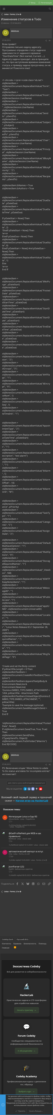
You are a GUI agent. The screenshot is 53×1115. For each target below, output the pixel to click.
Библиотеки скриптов (23, 869)
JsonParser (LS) (16, 866)
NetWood (12, 839)
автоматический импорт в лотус (26, 851)
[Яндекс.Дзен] (36, 788)
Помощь (42, 943)
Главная (5, 948)
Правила (17, 943)
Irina (10, 854)
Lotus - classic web (24, 839)
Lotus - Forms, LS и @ (21, 854)
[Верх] (12, 948)
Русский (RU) (22, 939)
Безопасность (30, 943)
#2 (50, 764)
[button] (4, 8)
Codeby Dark (7, 939)
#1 (50, 40)
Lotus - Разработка (27, 819)
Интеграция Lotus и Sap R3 (23, 816)
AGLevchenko (14, 819)
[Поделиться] (46, 40)
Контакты (6, 943)
